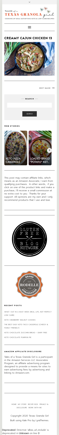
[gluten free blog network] (29, 239)
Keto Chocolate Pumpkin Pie (17, 337)
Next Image (45, 88)
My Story (22, 404)
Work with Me (35, 407)
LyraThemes (42, 420)
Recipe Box (33, 404)
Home (13, 404)
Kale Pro (26, 420)
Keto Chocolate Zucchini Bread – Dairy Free (25, 332)
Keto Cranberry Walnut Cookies (20, 320)
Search (29, 114)
